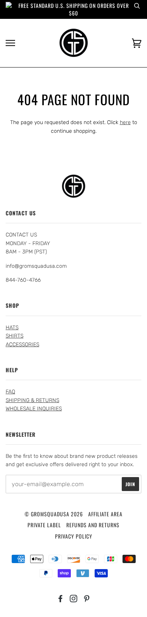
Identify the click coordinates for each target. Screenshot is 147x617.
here (125, 122)
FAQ (10, 391)
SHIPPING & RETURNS (32, 400)
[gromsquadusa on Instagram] (74, 599)
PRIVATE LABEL (44, 525)
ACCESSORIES (22, 344)
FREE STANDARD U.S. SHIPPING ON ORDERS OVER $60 (73, 9)
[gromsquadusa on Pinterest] (87, 599)
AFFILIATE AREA (105, 514)
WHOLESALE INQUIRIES (34, 408)
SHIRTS (14, 336)
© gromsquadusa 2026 (53, 514)
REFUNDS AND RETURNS (92, 525)
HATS (12, 327)
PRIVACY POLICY (73, 536)
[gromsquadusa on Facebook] (60, 599)
